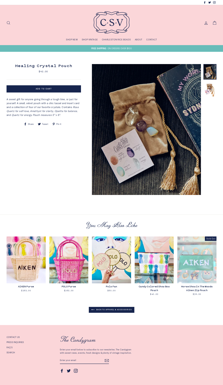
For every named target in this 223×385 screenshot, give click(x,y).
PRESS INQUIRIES (15, 342)
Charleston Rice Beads (116, 39)
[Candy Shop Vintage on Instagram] (76, 371)
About (138, 39)
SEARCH (11, 352)
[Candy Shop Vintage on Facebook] (62, 371)
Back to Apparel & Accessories (114, 309)
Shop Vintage (90, 39)
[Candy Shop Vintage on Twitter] (69, 371)
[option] (111, 48)
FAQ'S (10, 347)
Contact (151, 39)
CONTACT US (13, 337)
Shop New (72, 39)
